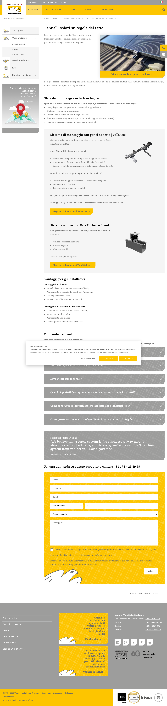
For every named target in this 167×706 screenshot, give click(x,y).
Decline (108, 358)
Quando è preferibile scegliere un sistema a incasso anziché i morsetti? (92, 392)
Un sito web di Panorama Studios (17, 700)
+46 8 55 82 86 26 (153, 630)
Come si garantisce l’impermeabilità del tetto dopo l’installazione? (90, 406)
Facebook (134, 642)
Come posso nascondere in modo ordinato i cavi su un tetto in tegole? (92, 419)
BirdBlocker (19, 54)
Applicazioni (83, 18)
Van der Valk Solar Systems (14, 9)
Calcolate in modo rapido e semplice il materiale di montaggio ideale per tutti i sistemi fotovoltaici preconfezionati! (94, 661)
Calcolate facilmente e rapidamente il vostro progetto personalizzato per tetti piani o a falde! (94, 628)
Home (46, 18)
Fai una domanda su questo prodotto (130, 74)
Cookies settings (88, 358)
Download (8, 643)
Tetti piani (17, 31)
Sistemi (56, 18)
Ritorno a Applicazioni (14, 18)
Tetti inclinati (68, 18)
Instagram (126, 642)
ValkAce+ (70, 211)
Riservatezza (8, 697)
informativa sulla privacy (61, 565)
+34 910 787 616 (152, 626)
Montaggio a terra (21, 75)
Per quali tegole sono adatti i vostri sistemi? (76, 365)
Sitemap (69, 693)
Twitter (142, 642)
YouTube (150, 642)
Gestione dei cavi (21, 61)
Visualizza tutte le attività (142, 594)
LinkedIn (118, 642)
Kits (14, 68)
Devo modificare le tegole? (66, 379)
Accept (127, 358)
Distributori (9, 637)
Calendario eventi (12, 649)
